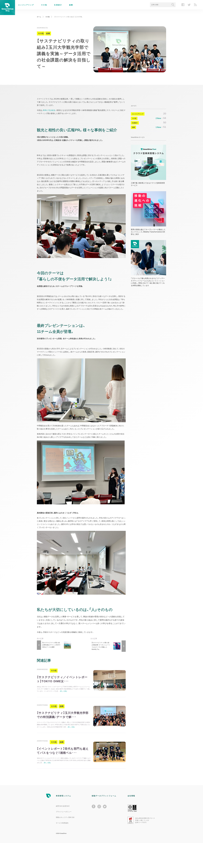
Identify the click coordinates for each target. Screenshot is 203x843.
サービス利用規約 (62, 823)
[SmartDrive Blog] (7, 14)
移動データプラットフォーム (104, 796)
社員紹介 (58, 5)
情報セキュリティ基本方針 (65, 817)
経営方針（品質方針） (63, 806)
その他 (44, 5)
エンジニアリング (26, 5)
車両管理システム (63, 796)
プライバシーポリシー (64, 812)
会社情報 (131, 796)
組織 (71, 5)
